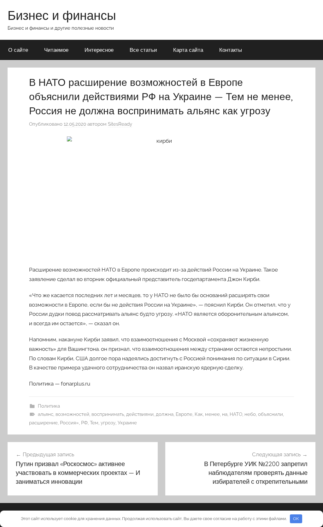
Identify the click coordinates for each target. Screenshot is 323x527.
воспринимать (107, 414)
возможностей (72, 414)
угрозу (108, 423)
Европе (184, 414)
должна (164, 414)
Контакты (230, 49)
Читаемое (56, 49)
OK (296, 518)
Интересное (99, 49)
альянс (45, 414)
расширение (43, 423)
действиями (140, 414)
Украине (127, 423)
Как (199, 414)
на (224, 414)
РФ (84, 423)
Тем (94, 423)
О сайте (18, 49)
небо (250, 414)
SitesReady (120, 124)
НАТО (236, 414)
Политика (49, 406)
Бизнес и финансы (62, 15)
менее (212, 414)
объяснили (270, 414)
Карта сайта (188, 49)
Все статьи (143, 49)
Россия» (69, 423)
